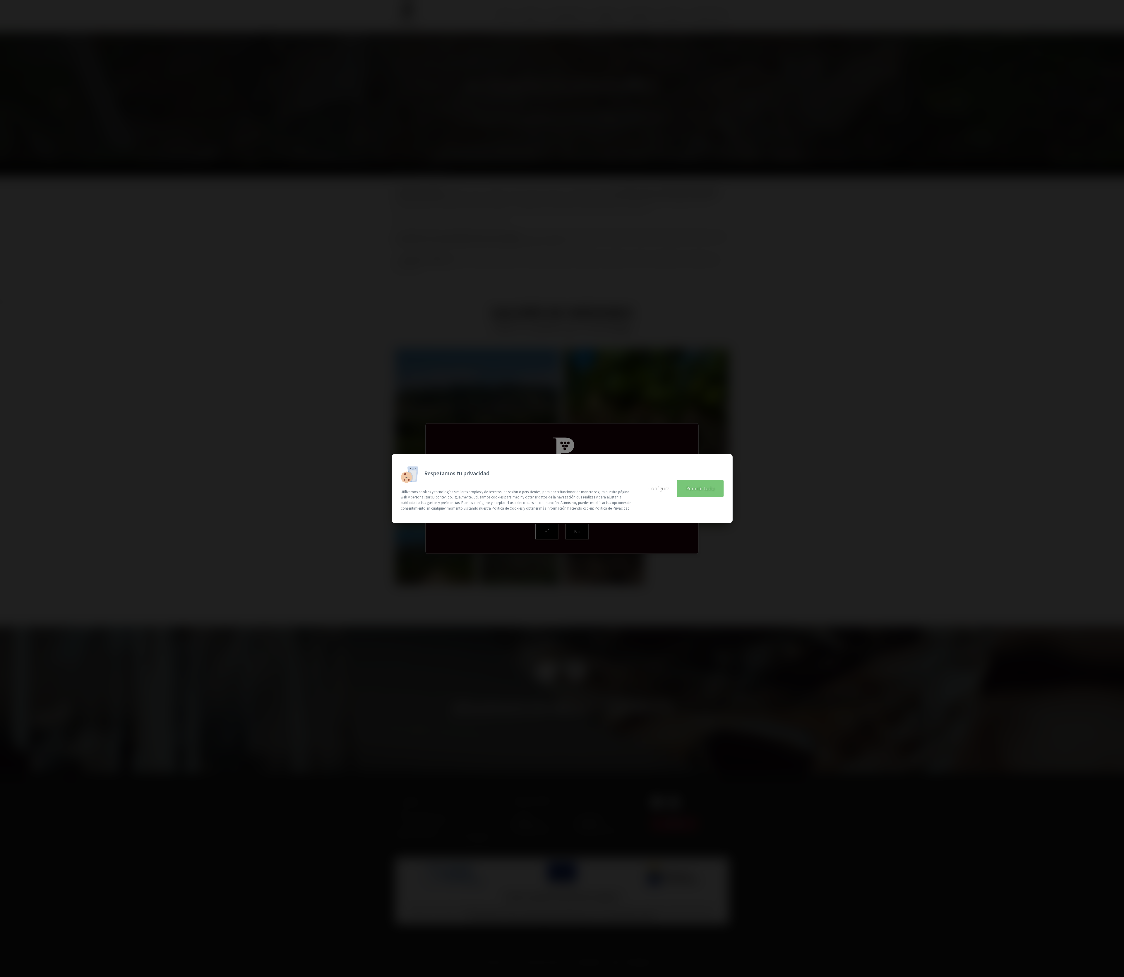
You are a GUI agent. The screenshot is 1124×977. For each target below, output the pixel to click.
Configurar (659, 488)
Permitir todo (700, 488)
